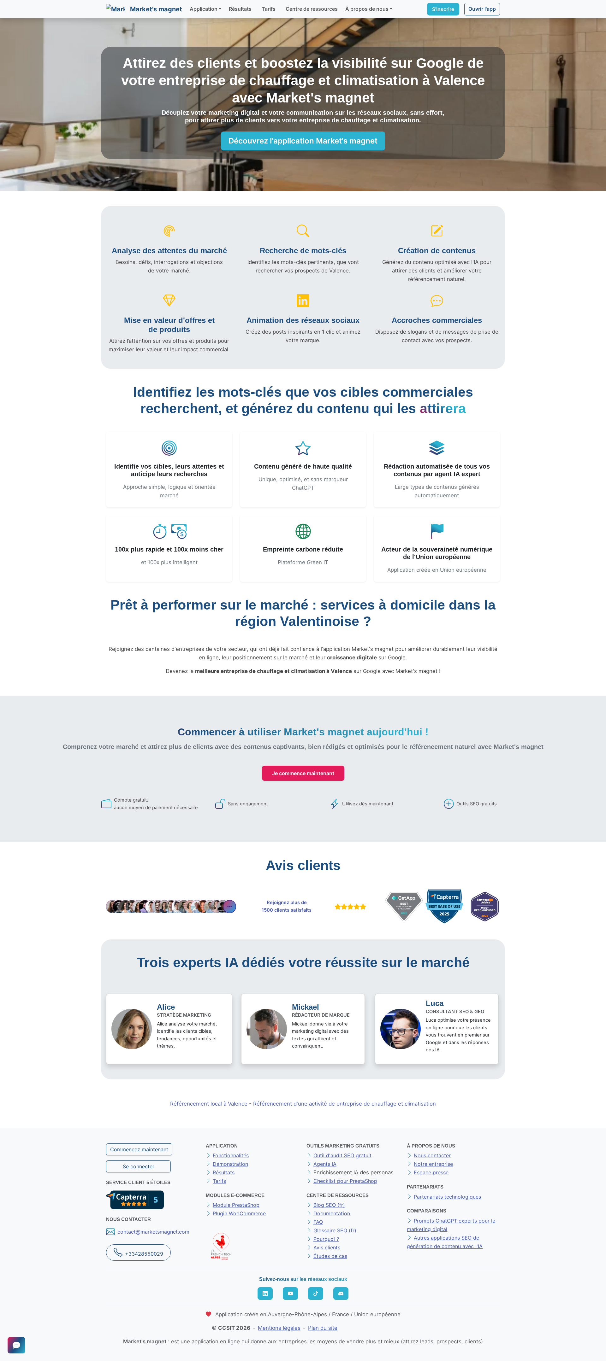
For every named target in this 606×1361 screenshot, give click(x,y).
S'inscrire (443, 9)
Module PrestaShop (236, 1205)
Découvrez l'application (303, 140)
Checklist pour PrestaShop (345, 1181)
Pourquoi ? (326, 1239)
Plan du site (322, 1328)
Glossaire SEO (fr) (334, 1230)
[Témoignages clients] (171, 906)
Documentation (331, 1213)
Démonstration (230, 1164)
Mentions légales (279, 1328)
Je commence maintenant (303, 773)
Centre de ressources (312, 9)
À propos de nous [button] (367, 9)
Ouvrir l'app (482, 9)
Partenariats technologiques (447, 1197)
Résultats (240, 9)
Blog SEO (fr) (329, 1205)
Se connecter (138, 1166)
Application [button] (203, 9)
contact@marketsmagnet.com (153, 1232)
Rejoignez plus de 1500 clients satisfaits (287, 906)
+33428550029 (144, 1254)
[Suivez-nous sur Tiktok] (315, 1293)
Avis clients (326, 1247)
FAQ (318, 1222)
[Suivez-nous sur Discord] (340, 1293)
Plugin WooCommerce (239, 1213)
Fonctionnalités (231, 1155)
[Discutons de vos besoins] (16, 1345)
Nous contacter (432, 1155)
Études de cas (330, 1256)
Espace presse (431, 1172)
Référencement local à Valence (208, 1104)
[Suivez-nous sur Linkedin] (265, 1293)
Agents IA (324, 1164)
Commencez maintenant (139, 1149)
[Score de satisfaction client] (349, 907)
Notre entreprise (433, 1164)
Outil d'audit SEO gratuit (342, 1155)
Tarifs (269, 9)
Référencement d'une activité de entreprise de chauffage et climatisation (344, 1104)
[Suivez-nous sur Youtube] (290, 1293)
